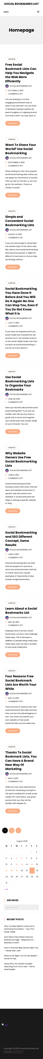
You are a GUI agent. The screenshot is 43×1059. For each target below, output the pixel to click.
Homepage (11, 59)
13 (22, 864)
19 (17, 870)
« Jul (6, 889)
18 (12, 870)
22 (32, 870)
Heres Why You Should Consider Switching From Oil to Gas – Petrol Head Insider (19, 966)
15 (32, 864)
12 (17, 864)
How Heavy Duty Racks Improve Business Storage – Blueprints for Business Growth (19, 940)
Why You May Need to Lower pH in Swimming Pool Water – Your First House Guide (19, 929)
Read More (12, 123)
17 (6, 870)
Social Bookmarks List (21, 4)
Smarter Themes (16, 1052)
